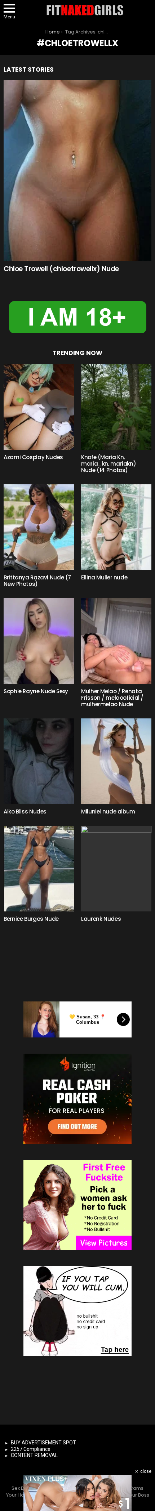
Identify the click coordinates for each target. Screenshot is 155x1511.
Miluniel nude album (108, 811)
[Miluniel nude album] (116, 761)
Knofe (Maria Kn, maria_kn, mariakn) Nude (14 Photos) (108, 463)
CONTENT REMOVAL (34, 1455)
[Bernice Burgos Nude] (39, 868)
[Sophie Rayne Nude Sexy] (39, 641)
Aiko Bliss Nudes (25, 811)
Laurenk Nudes (101, 919)
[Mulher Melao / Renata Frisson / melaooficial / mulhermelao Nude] (116, 641)
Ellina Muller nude (104, 577)
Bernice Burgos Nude (31, 919)
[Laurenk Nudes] (116, 868)
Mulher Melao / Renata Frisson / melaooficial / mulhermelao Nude (112, 697)
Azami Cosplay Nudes (33, 457)
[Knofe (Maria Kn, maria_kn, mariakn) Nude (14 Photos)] (116, 406)
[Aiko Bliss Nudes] (39, 761)
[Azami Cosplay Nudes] (39, 406)
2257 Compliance (30, 1449)
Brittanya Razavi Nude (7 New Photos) (37, 581)
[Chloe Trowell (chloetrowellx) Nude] (77, 170)
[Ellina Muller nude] (116, 527)
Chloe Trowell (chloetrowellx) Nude (61, 269)
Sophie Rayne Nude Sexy (36, 691)
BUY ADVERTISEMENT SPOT (43, 1442)
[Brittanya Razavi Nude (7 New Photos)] (39, 527)
